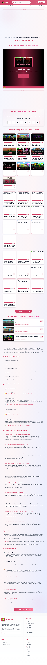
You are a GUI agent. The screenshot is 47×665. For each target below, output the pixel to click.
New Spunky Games (12, 5)
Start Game (24, 76)
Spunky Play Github (5, 633)
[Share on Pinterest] (38, 122)
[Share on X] (9, 122)
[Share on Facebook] (13, 122)
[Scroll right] (44, 6)
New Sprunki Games (29, 5)
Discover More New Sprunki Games (23, 311)
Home (5, 5)
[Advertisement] (23, 22)
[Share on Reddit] (33, 122)
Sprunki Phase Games (40, 5)
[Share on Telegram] (29, 122)
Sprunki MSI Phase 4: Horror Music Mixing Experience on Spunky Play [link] (27, 37)
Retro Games (21, 5)
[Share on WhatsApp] (25, 122)
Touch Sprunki (6, 541)
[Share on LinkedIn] (21, 122)
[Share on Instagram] (17, 122)
